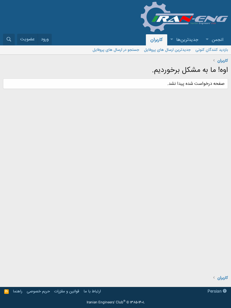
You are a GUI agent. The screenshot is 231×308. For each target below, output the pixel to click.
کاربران (156, 40)
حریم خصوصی (38, 291)
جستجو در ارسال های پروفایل (116, 50)
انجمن (217, 40)
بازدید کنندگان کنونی (212, 50)
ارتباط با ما (92, 291)
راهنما (17, 291)
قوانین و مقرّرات (66, 291)
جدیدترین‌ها (187, 40)
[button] (207, 39)
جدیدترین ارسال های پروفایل (167, 50)
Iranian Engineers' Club (116, 302)
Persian (215, 291)
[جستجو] (9, 39)
